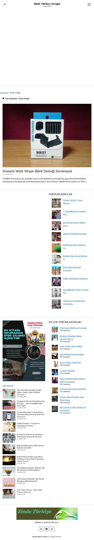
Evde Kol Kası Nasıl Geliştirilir (73, 389)
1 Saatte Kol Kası (67, 370)
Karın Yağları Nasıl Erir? (70, 362)
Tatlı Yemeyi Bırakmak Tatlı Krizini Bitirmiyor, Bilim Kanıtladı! (30, 480)
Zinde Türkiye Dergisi (47, 3)
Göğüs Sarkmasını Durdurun (75, 278)
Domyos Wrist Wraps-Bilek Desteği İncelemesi (37, 171)
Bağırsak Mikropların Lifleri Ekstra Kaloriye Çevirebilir (30, 446)
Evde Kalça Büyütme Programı (73, 328)
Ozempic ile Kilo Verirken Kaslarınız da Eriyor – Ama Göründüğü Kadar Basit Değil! (31, 403)
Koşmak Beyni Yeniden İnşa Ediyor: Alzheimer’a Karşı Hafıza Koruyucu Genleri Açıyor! (30, 459)
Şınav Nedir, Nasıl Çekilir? (71, 346)
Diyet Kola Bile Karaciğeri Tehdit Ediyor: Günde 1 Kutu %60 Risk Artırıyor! (29, 392)
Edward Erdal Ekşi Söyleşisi (75, 233)
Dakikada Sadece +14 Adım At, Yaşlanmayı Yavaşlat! (28, 424)
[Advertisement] (47, 45)
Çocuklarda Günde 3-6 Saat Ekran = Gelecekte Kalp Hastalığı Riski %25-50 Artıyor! (31, 414)
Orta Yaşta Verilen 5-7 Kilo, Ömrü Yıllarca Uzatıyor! (29, 491)
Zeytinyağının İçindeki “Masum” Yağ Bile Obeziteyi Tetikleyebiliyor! (30, 469)
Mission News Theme (39, 537)
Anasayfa (4, 92)
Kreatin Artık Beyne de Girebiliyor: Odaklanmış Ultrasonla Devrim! (30, 435)
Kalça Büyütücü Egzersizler (72, 354)
